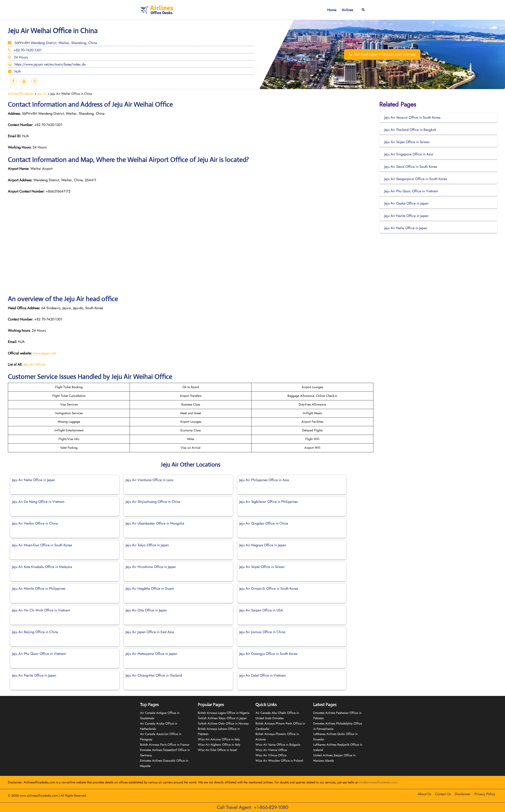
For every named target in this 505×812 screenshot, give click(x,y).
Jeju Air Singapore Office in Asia (408, 154)
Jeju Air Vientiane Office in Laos (149, 480)
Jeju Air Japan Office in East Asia (150, 632)
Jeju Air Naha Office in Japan (33, 480)
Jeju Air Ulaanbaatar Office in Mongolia (155, 523)
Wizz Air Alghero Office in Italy (219, 744)
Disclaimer (462, 794)
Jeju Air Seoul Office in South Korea (410, 166)
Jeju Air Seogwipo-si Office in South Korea (415, 178)
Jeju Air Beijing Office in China (35, 632)
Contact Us (443, 794)
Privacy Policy (484, 794)
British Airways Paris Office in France (164, 744)
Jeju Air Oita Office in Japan (146, 610)
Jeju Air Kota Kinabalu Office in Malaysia (42, 566)
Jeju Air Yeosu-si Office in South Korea (412, 117)
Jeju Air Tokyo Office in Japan (147, 545)
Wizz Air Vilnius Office (270, 755)
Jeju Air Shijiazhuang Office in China (153, 501)
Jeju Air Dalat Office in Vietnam (262, 675)
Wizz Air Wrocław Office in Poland (279, 760)
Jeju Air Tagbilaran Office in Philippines (268, 501)
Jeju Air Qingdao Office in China (263, 523)
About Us (424, 794)
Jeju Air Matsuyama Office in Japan (151, 653)
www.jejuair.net (44, 353)
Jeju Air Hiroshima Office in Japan (151, 566)
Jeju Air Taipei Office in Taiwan (262, 566)
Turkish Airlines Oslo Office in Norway (223, 723)
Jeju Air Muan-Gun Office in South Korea (42, 545)
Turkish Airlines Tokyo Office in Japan (222, 718)
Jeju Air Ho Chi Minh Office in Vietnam (41, 610)
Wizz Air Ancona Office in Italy (219, 739)
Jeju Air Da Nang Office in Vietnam (38, 501)
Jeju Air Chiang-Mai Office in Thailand (154, 675)
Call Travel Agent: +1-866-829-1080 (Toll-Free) (384, 54)
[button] (363, 10)
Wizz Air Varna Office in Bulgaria (277, 744)
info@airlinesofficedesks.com (378, 782)
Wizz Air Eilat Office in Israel (217, 750)
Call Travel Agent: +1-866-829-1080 (252, 807)
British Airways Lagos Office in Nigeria (223, 713)
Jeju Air (42, 93)
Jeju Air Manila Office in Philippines (38, 588)
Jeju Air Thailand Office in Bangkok (410, 129)
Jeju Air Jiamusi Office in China (262, 632)
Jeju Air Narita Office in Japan (34, 675)
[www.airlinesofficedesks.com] (157, 9)
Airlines (347, 9)
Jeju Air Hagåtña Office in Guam (150, 588)
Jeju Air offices (34, 364)
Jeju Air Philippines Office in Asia (264, 480)
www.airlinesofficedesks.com (39, 795)
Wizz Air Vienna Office (271, 750)
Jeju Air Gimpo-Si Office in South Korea (269, 588)
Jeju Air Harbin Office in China (35, 523)
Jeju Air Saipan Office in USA (261, 610)
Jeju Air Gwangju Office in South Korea (268, 653)
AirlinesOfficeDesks (21, 93)
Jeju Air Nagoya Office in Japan (262, 545)
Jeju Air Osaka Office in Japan (406, 203)
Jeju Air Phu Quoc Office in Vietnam (39, 653)
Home (331, 9)
